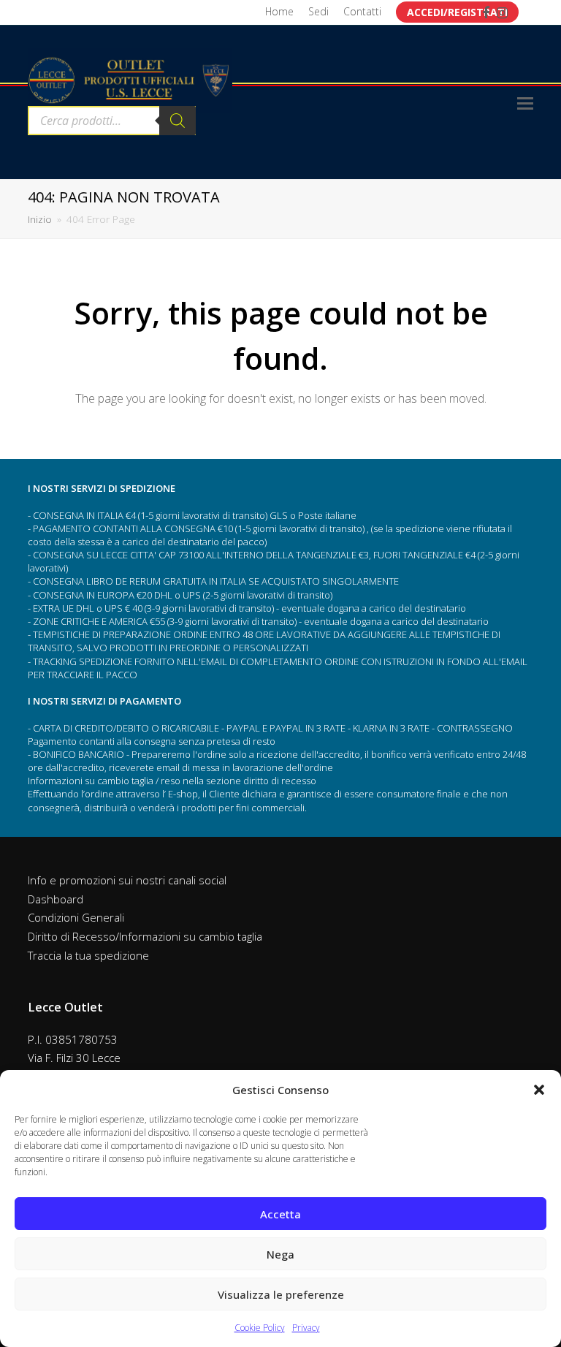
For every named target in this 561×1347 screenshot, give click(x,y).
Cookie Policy (259, 1327)
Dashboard (55, 899)
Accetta (280, 1214)
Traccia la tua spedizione (88, 955)
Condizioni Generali (76, 917)
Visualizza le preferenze (281, 1294)
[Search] (177, 120)
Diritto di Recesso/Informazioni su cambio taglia (145, 936)
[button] (539, 1089)
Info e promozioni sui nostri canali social (127, 880)
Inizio (40, 219)
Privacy (306, 1327)
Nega (280, 1254)
